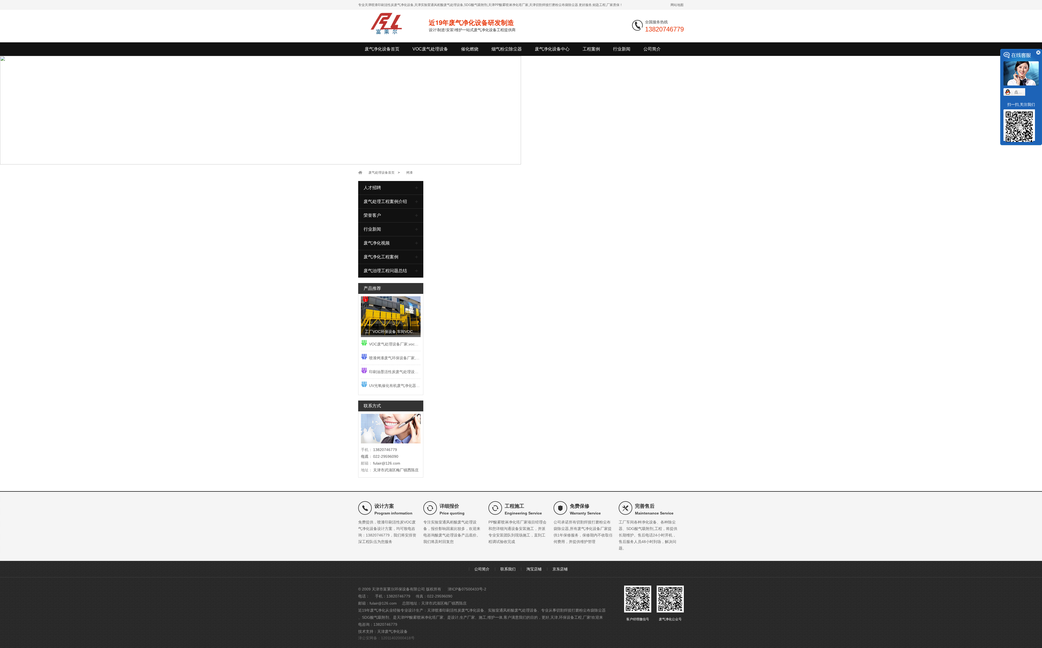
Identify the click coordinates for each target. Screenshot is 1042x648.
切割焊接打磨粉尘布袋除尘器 (581, 610)
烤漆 (409, 172)
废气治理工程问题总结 (385, 270)
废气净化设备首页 (382, 49)
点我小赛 (1022, 92)
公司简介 (652, 49)
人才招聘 (372, 187)
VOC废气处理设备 (430, 49)
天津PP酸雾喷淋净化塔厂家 (420, 617)
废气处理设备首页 (381, 172)
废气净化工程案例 (381, 257)
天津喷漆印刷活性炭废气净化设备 (455, 610)
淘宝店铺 (534, 569)
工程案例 (591, 49)
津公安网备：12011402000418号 (386, 638)
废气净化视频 (377, 243)
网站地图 (677, 5)
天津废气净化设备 (392, 631)
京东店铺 (560, 569)
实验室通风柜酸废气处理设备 (512, 610)
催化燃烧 (469, 49)
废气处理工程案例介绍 (385, 201)
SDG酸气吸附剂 (375, 617)
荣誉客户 (372, 215)
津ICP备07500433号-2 (467, 589)
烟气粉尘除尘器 (506, 49)
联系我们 (508, 569)
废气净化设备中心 (552, 49)
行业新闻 (621, 49)
